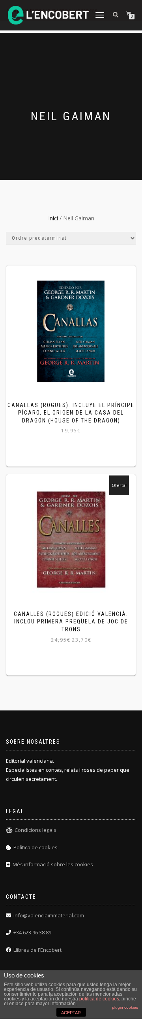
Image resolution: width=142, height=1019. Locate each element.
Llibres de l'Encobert (37, 949)
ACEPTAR (71, 1012)
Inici (53, 218)
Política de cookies (35, 847)
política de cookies (99, 999)
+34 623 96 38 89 (32, 932)
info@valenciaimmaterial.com (48, 915)
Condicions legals (35, 829)
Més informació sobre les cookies (53, 864)
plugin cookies (125, 1007)
